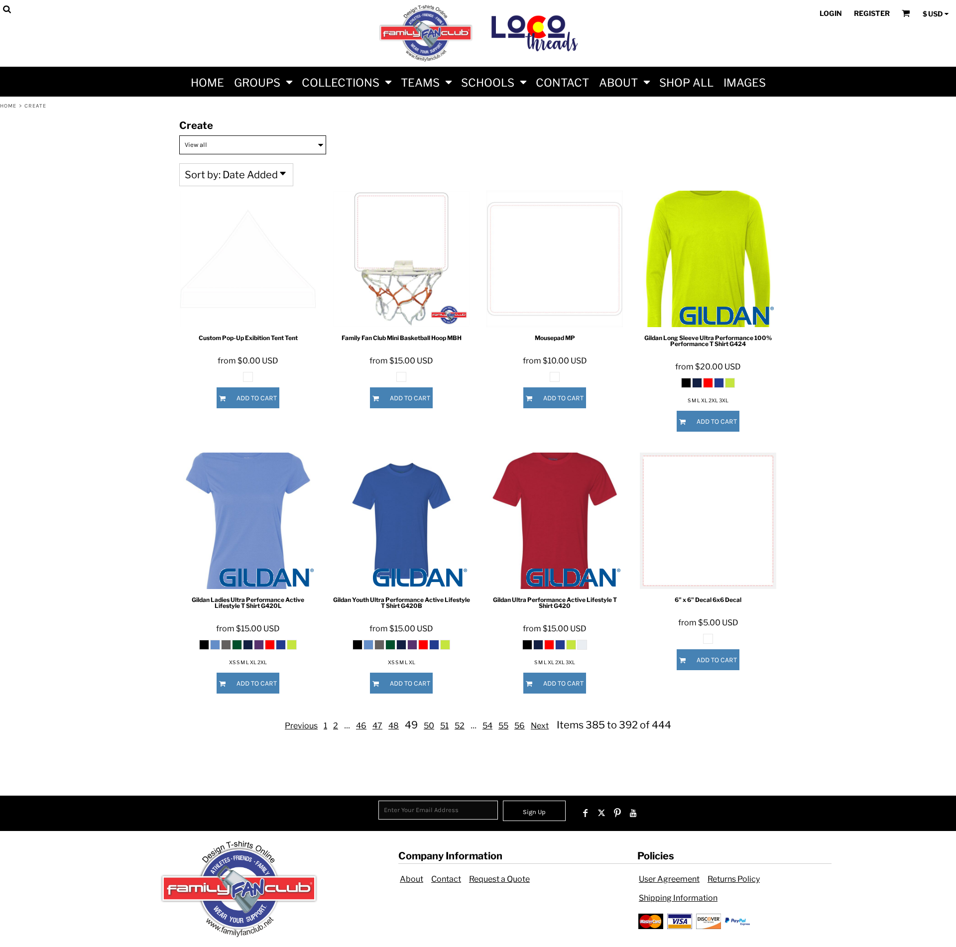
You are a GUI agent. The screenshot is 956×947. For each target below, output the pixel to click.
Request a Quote (499, 879)
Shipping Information (678, 898)
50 (429, 725)
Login (831, 13)
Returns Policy (734, 879)
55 (503, 725)
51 (444, 725)
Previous (301, 725)
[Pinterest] (617, 813)
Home (8, 106)
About (411, 879)
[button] (263, 82)
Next (540, 725)
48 (393, 725)
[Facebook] (586, 813)
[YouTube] (633, 813)
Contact (446, 879)
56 (519, 725)
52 (460, 725)
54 (487, 725)
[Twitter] (601, 813)
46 (361, 725)
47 (377, 725)
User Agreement (669, 879)
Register (872, 13)
